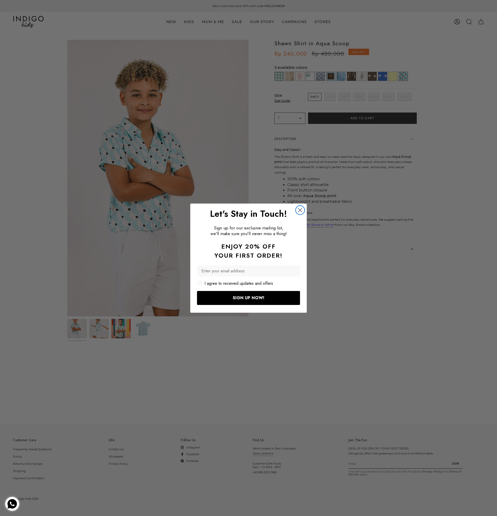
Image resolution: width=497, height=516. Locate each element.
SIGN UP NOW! (248, 298)
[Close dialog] (300, 210)
